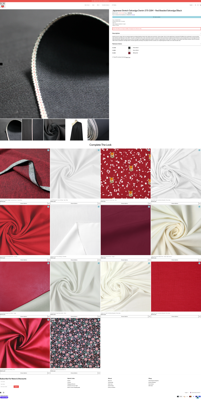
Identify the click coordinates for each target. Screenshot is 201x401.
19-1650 (114, 52)
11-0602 (114, 50)
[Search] (195, 5)
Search (68, 380)
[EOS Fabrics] (2, 5)
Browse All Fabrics (152, 382)
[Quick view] (49, 203)
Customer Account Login (72, 385)
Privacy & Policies (111, 387)
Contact (69, 382)
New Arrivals (151, 384)
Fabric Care (128, 57)
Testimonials (110, 382)
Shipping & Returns (71, 384)
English (191, 5)
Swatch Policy (111, 385)
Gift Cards (151, 385)
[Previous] (1, 64)
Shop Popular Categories (154, 380)
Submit (16, 386)
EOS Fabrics (5, 395)
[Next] (108, 64)
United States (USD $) (196, 392)
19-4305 (114, 47)
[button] (87, 5)
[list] (54, 64)
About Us (110, 380)
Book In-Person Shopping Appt (73, 387)
